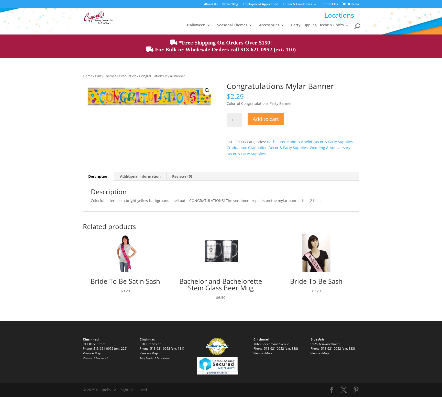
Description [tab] (98, 176)
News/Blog (230, 4)
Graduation (127, 76)
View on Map (92, 353)
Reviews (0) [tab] (182, 176)
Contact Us (330, 4)
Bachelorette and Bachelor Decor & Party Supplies (310, 141)
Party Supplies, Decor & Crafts (317, 25)
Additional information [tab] (140, 176)
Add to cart (266, 119)
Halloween (196, 25)
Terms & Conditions (297, 4)
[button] (207, 90)
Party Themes (105, 76)
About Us (211, 4)
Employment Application (260, 4)
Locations (339, 15)
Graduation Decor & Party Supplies (278, 147)
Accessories (269, 25)
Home (87, 76)
